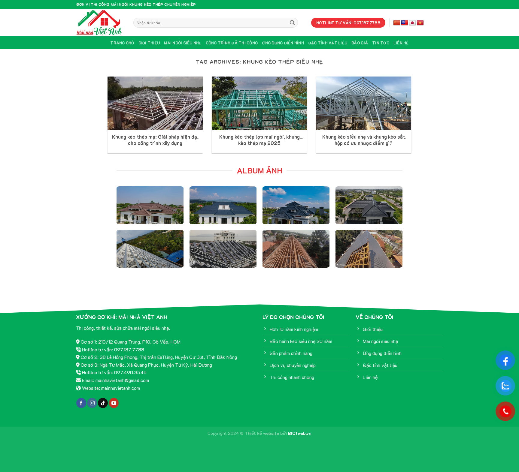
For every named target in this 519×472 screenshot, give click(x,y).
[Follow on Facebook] (81, 403)
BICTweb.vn (299, 433)
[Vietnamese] (420, 23)
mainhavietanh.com (120, 388)
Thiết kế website (262, 433)
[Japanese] (412, 23)
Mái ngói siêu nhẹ (182, 43)
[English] (404, 23)
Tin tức (380, 43)
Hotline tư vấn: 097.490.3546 (114, 372)
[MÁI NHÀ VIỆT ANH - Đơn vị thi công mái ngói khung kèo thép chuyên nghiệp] (100, 22)
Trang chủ (122, 43)
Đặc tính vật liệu (327, 43)
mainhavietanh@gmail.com (122, 380)
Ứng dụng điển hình (283, 43)
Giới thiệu (149, 43)
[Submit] (292, 23)
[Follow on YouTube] (114, 403)
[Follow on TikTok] (103, 403)
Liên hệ (401, 43)
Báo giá (359, 43)
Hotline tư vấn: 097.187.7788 (113, 349)
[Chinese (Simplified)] (396, 23)
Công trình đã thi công (232, 43)
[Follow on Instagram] (92, 403)
